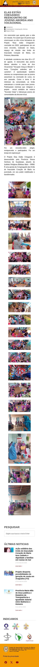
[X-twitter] (11, 662)
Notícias (25, 29)
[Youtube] (17, 662)
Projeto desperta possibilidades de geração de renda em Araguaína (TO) (24, 575)
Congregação (10, 29)
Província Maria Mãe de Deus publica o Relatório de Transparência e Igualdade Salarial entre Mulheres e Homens (24, 597)
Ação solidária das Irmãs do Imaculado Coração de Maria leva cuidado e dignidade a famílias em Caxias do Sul (24, 554)
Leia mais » (18, 566)
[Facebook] (5, 662)
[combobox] (19, 533)
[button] (19, 4)
